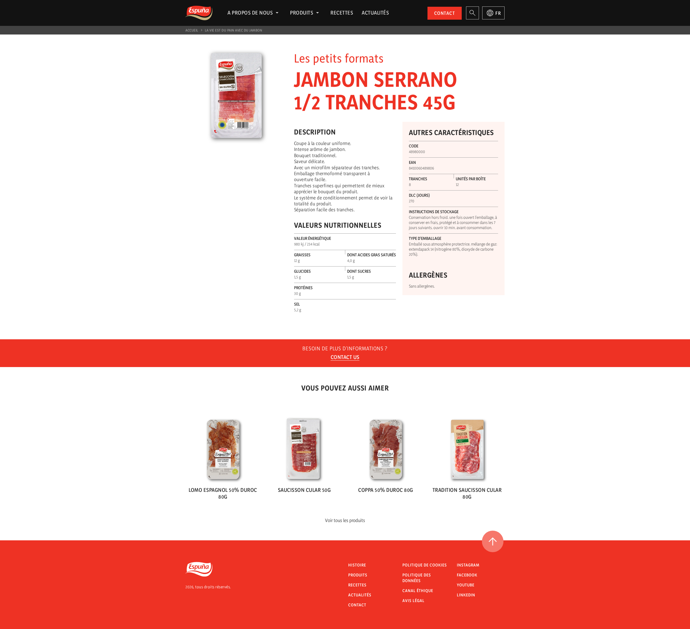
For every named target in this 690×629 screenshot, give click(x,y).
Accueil (191, 30)
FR (498, 13)
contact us (345, 357)
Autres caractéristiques (451, 132)
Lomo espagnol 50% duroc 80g (223, 493)
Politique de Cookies (424, 565)
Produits (301, 12)
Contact (444, 13)
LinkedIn (466, 594)
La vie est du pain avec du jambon (233, 30)
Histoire (357, 565)
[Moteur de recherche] (472, 12)
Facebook (467, 575)
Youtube (465, 584)
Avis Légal (413, 600)
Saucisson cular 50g (304, 490)
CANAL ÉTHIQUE (417, 590)
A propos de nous (250, 12)
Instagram (468, 565)
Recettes (341, 12)
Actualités (375, 12)
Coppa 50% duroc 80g (385, 490)
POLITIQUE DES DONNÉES (416, 577)
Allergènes (428, 275)
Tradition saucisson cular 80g (467, 493)
